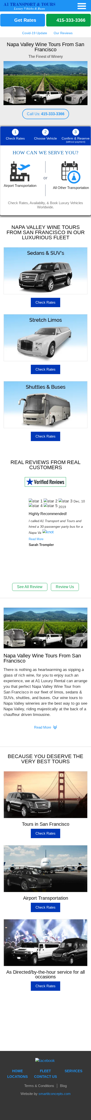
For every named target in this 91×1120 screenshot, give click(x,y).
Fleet (45, 1071)
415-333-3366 (70, 20)
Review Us (65, 587)
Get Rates (24, 20)
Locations (17, 1077)
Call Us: (45, 114)
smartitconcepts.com (54, 1094)
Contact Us (45, 1077)
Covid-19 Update (34, 33)
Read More (36, 539)
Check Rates (45, 302)
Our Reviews (63, 33)
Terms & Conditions (39, 1086)
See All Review (29, 587)
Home (17, 1071)
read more (43, 727)
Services (73, 1071)
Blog (63, 1086)
